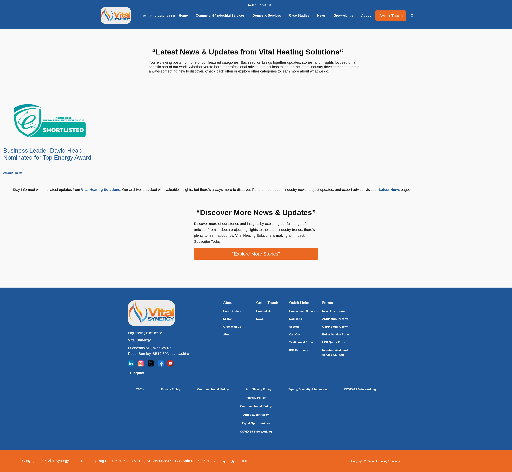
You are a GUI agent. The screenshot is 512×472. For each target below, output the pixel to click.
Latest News (389, 189)
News (18, 172)
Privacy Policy (170, 389)
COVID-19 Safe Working (360, 389)
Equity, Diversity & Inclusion (307, 389)
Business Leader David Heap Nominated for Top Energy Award (47, 154)
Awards (8, 172)
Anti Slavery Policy (258, 389)
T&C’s (140, 389)
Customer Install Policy (213, 389)
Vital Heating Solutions (100, 189)
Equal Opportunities (256, 423)
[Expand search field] (412, 15)
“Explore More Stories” (256, 254)
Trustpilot (136, 373)
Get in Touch (391, 15)
